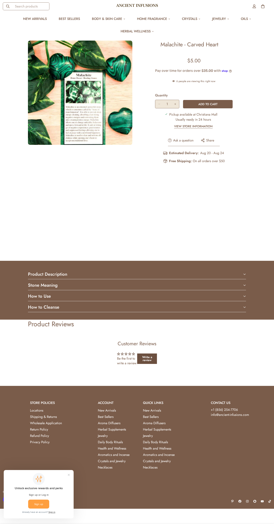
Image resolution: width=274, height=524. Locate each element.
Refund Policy (39, 435)
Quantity (161, 95)
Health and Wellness (112, 448)
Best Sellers (69, 18)
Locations (36, 410)
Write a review (147, 358)
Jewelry (219, 18)
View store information (193, 126)
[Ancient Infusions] (137, 6)
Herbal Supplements (112, 429)
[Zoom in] (129, 48)
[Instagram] (247, 501)
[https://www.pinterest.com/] (232, 501)
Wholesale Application (46, 423)
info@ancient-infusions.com (230, 414)
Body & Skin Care (107, 18)
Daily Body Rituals (110, 442)
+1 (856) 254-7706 (224, 409)
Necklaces (105, 467)
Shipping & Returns (43, 416)
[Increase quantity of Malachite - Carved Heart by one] (175, 104)
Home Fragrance (152, 18)
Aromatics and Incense (114, 454)
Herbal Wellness (136, 31)
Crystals (189, 18)
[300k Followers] (239, 501)
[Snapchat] (254, 501)
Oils (244, 18)
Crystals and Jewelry (112, 461)
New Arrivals (35, 18)
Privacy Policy (40, 442)
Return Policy (39, 429)
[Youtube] (262, 501)
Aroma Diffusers (109, 423)
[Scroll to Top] (266, 503)
